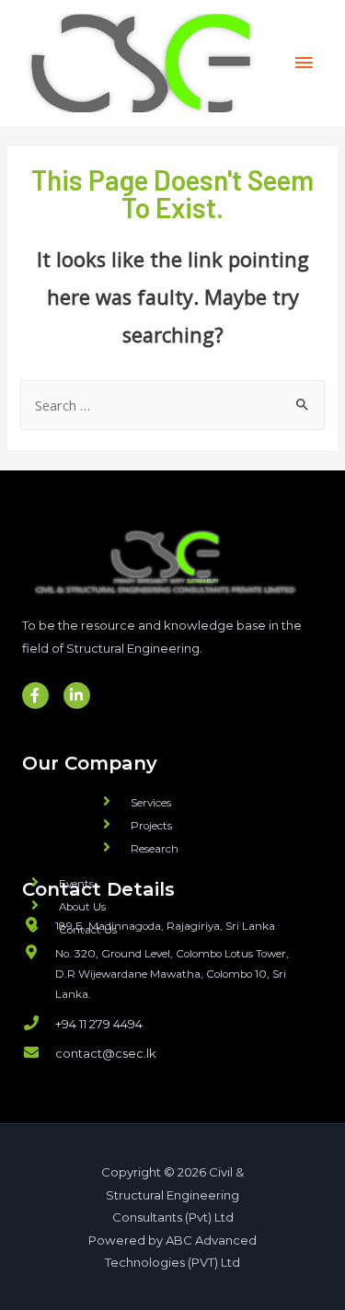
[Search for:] (172, 405)
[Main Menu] (304, 63)
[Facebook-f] (35, 695)
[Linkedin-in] (76, 695)
